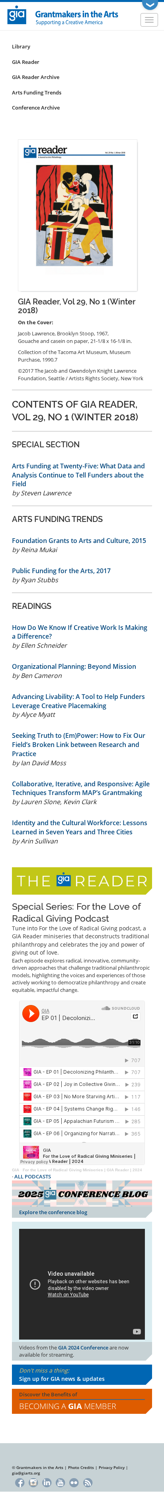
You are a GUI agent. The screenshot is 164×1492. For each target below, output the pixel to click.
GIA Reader (25, 61)
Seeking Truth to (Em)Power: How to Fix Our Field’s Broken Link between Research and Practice (78, 744)
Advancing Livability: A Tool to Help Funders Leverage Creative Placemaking (78, 701)
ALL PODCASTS (32, 1176)
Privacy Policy (112, 1467)
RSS (88, 1482)
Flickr (74, 1482)
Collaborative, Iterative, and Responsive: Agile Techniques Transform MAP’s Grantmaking (81, 788)
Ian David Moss (43, 763)
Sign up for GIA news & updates (62, 1378)
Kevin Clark (79, 801)
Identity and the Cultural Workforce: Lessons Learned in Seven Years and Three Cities (79, 827)
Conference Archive (36, 107)
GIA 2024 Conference (83, 1347)
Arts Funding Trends (36, 92)
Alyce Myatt (38, 714)
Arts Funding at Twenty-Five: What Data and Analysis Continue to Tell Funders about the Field (78, 475)
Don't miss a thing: (62, 1374)
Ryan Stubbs (39, 580)
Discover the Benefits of (67, 1401)
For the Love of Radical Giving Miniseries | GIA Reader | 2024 (82, 1170)
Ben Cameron (41, 675)
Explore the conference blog (53, 1212)
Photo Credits (81, 1467)
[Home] (63, 14)
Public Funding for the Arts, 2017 (61, 570)
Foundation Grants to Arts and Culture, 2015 (79, 540)
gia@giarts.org (26, 1473)
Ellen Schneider (44, 645)
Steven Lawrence (46, 493)
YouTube (60, 1482)
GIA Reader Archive (35, 77)
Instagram (33, 1482)
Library (21, 46)
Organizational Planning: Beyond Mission (74, 666)
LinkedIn (47, 1482)
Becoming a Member (67, 1406)
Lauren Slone (40, 801)
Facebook (19, 1482)
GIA (15, 1170)
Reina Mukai (39, 549)
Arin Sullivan (39, 841)
